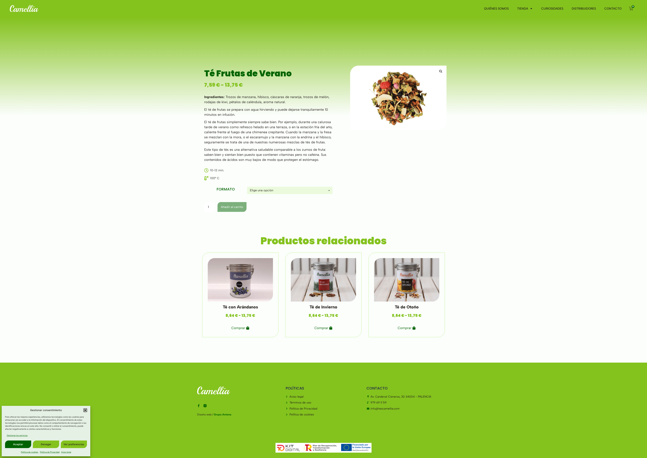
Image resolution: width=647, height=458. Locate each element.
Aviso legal (66, 452)
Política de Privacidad (49, 452)
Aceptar (18, 444)
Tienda (522, 8)
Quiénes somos (496, 8)
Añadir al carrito (232, 207)
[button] (85, 410)
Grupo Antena (222, 414)
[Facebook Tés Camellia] (198, 405)
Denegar (46, 444)
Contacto (613, 8)
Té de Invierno (323, 306)
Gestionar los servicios (17, 435)
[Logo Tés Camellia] (41, 8)
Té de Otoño (407, 306)
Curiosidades (552, 8)
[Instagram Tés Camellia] (205, 405)
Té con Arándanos (240, 306)
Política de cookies (29, 452)
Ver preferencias (74, 444)
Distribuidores (584, 8)
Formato (226, 189)
